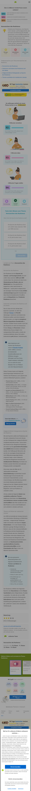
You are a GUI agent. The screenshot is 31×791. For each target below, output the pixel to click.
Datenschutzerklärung (6, 745)
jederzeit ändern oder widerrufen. (8, 758)
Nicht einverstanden (15, 779)
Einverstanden (15, 767)
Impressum (20, 788)
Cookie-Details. (18, 745)
